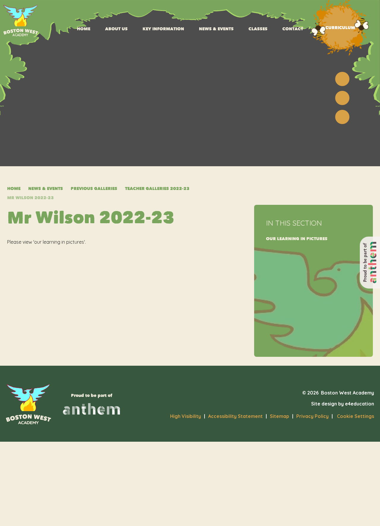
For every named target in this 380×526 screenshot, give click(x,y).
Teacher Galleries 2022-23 (157, 188)
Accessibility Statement (235, 416)
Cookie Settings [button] (353, 416)
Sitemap (279, 416)
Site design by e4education (342, 404)
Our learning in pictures (296, 238)
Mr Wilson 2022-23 (30, 197)
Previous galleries (94, 188)
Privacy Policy (312, 416)
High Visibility (185, 416)
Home (13, 188)
